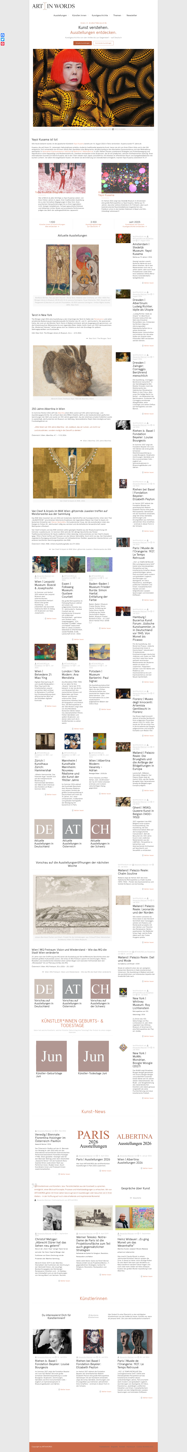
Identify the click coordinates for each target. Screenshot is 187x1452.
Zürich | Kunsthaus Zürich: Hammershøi (43, 765)
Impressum (131, 1446)
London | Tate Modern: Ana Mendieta (70, 674)
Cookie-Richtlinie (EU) (145, 1446)
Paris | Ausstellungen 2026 (93, 1159)
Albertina (61, 413)
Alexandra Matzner (44, 576)
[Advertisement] (93, 1423)
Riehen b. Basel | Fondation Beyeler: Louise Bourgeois (144, 435)
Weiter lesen (51, 618)
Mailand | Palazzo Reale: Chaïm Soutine (133, 871)
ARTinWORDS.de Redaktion (69, 577)
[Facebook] (2, 35)
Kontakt (122, 1446)
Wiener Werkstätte (58, 522)
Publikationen (104, 1446)
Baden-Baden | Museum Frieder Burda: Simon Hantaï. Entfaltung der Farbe (99, 591)
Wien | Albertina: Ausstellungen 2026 (130, 1161)
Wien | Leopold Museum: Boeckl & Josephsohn (45, 584)
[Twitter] (2, 39)
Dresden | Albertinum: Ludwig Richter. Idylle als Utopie (143, 305)
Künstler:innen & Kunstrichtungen (52, 224)
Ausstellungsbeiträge (93, 224)
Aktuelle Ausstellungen (82, 43)
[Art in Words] (53, 6)
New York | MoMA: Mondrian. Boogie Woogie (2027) (142, 1059)
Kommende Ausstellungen (103, 43)
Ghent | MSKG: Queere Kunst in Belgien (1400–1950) (143, 812)
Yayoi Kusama (79, 143)
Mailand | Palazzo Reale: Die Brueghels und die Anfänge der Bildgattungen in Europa (143, 760)
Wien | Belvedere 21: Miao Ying (43, 674)
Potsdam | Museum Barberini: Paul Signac (99, 676)
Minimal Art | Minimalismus (83, 151)
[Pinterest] (2, 44)
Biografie (114, 1446)
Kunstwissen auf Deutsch (135, 224)
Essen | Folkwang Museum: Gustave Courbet (67, 590)
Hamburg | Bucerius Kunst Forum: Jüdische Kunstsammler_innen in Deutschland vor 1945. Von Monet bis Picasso (146, 628)
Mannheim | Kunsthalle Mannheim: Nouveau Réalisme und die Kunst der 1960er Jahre (70, 770)
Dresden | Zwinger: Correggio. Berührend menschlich (140, 369)
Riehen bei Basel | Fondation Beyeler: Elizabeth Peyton (144, 494)
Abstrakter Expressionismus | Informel (57, 151)
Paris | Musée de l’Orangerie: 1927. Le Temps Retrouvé (144, 553)
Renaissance (99, 319)
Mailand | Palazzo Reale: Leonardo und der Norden (143, 909)
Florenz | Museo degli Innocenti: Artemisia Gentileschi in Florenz (143, 705)
